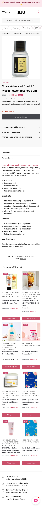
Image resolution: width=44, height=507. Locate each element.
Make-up (16, 28)
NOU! (28, 296)
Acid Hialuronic (28, 392)
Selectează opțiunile (11, 366)
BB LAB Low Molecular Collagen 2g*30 (30, 353)
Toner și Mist (16, 33)
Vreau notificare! (21, 117)
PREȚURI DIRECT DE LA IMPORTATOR (17, 137)
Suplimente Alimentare (31, 345)
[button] (38, 12)
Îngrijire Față (6, 33)
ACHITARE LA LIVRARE (11, 132)
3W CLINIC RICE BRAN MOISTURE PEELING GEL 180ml (30, 303)
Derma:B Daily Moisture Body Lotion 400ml (10, 353)
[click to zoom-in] (21, 57)
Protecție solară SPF (11, 296)
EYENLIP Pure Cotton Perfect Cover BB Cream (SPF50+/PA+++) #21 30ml (11, 450)
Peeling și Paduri (29, 298)
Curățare (36, 293)
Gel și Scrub (27, 294)
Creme (6, 28)
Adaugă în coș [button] (11, 318)
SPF (36, 28)
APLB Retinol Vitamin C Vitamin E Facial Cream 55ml (10, 402)
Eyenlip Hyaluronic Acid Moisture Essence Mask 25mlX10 (30, 402)
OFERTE (9, 294)
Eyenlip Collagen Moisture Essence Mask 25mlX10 (31, 449)
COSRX (23, 259)
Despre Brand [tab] (7, 158)
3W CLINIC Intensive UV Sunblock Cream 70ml (10, 302)
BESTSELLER (6, 293)
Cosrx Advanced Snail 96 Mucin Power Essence (20, 165)
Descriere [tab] (6, 152)
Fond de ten (27, 28)
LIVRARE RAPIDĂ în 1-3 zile (13, 127)
